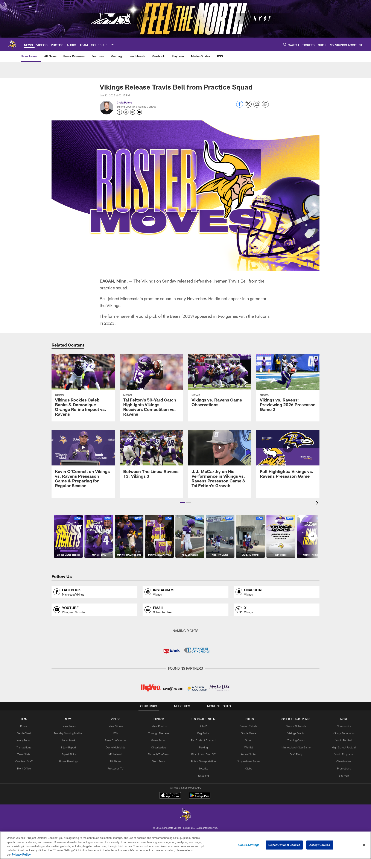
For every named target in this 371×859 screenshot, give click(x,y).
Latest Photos (159, 726)
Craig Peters (124, 102)
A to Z (203, 726)
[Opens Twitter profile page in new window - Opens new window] (126, 112)
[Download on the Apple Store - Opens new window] (170, 796)
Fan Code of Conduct (203, 740)
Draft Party (296, 754)
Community (344, 726)
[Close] (364, 845)
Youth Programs (344, 754)
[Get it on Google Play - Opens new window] (199, 797)
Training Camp (295, 740)
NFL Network (115, 754)
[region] (185, 845)
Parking (203, 747)
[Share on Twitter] (248, 106)
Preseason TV (115, 768)
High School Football (344, 747)
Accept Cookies (319, 845)
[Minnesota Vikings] (185, 815)
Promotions (344, 768)
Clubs (248, 768)
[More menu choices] (112, 44)
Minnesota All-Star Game (295, 747)
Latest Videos (115, 726)
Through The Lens (158, 733)
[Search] (285, 44)
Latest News (69, 726)
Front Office (24, 768)
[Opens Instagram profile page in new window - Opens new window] (132, 112)
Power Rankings (68, 761)
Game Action (158, 740)
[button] (183, 502)
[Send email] (256, 106)
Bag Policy (203, 733)
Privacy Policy (21, 854)
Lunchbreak (68, 740)
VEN (115, 733)
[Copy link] (265, 104)
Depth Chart (24, 733)
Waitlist (248, 747)
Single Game (248, 733)
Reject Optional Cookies (284, 845)
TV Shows (116, 761)
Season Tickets (248, 726)
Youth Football (344, 740)
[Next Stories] (312, 536)
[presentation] (317, 503)
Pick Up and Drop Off (203, 754)
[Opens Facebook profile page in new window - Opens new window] (119, 112)
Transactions (24, 747)
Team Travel (159, 761)
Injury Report (24, 740)
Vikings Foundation (344, 733)
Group (248, 740)
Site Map (344, 775)
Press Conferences (115, 740)
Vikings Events (295, 733)
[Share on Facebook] (239, 106)
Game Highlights (115, 747)
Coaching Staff (24, 761)
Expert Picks (69, 754)
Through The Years (159, 754)
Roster (24, 726)
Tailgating (203, 775)
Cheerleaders (158, 747)
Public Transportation (203, 761)
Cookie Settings (248, 845)
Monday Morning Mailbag (68, 733)
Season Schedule (296, 726)
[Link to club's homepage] (12, 44)
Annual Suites (248, 754)
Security (203, 768)
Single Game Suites (248, 761)
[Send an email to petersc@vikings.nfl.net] (139, 112)
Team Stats (23, 754)
